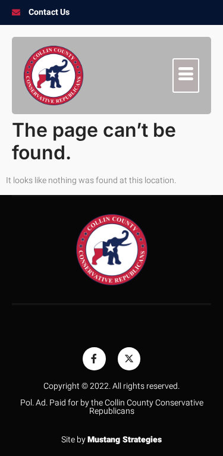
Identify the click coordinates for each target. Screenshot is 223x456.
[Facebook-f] (94, 358)
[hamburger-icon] (185, 75)
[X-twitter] (129, 358)
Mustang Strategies (124, 439)
